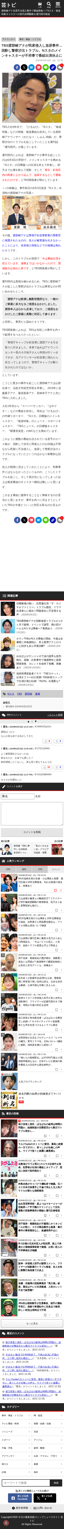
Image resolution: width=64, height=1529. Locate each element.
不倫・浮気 (7, 1448)
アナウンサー (8, 39)
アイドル (38, 1440)
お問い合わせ (44, 1507)
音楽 (36, 1431)
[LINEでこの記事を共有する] (45, 67)
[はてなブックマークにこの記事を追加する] (31, 67)
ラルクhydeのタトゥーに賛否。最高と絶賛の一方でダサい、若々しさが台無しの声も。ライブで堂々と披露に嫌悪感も (31, 1383)
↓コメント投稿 (55, 714)
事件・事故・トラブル (30, 39)
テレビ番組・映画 (10, 1423)
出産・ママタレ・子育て (45, 1456)
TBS (19, 693)
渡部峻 (28, 693)
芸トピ (8, 5)
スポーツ (6, 1440)
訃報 (4, 1472)
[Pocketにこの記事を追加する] (38, 67)
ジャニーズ (7, 1431)
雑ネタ (5, 1464)
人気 (40, 7)
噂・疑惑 (38, 1415)
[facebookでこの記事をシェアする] (17, 67)
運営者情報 (22, 1507)
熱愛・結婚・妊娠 (42, 1423)
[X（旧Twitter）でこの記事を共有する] (24, 67)
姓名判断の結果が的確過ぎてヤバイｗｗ (40, 1097)
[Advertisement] (32, 26)
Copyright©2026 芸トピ (32, 1521)
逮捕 (37, 693)
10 (48, 767)
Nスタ (10, 693)
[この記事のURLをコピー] (53, 67)
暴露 (36, 1464)
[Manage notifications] (6, 1523)
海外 (36, 1472)
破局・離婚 (39, 1448)
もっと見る (32, 1323)
